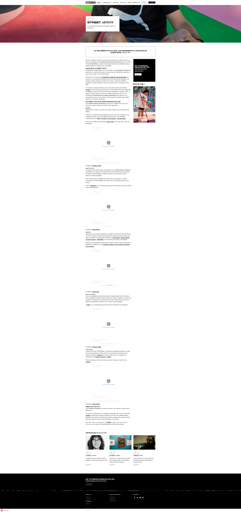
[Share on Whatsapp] (144, 84)
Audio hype (116, 2)
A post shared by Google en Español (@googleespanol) (109, 400)
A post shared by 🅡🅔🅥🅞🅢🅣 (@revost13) (108, 285)
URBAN (138, 455)
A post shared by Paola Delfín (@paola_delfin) (108, 343)
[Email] (142, 84)
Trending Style (107, 2)
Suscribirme (151, 2)
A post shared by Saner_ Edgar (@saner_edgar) (108, 162)
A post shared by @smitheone (109, 226)
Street (100, 22)
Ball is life (123, 2)
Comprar (144, 2)
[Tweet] (136, 84)
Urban (129, 2)
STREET (91, 455)
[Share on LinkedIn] (140, 84)
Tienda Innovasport (113, 497)
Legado (109, 422)
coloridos (106, 244)
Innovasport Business (113, 500)
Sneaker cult (136, 2)
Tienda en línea (88, 497)
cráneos (111, 244)
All (92, 18)
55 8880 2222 (88, 503)
